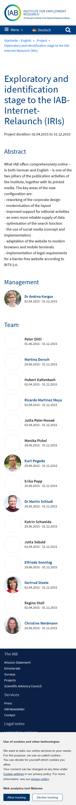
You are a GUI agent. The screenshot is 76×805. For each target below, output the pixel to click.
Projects (10, 680)
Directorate (12, 668)
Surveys (9, 674)
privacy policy (40, 779)
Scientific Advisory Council (23, 686)
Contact (9, 715)
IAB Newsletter (14, 709)
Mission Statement (17, 662)
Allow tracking (16, 797)
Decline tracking (47, 797)
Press (8, 703)
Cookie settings (13, 774)
